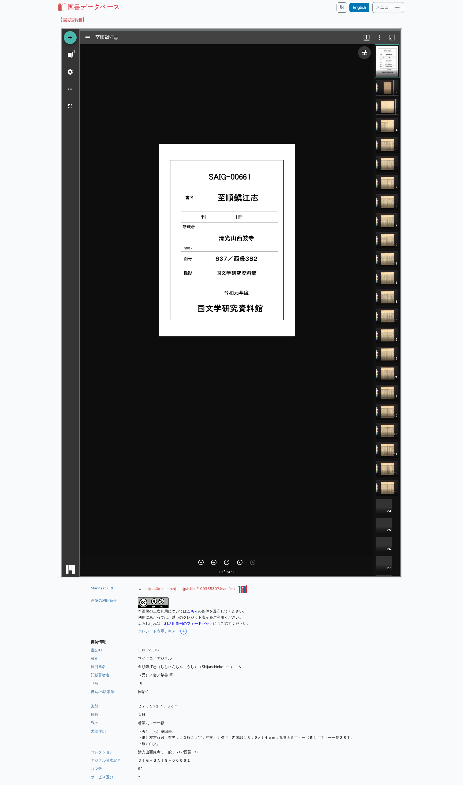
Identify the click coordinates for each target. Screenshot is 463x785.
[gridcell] (88, 7)
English (359, 7)
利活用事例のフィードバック (188, 623)
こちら (192, 611)
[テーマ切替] (342, 7)
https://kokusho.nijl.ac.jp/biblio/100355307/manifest (190, 588)
